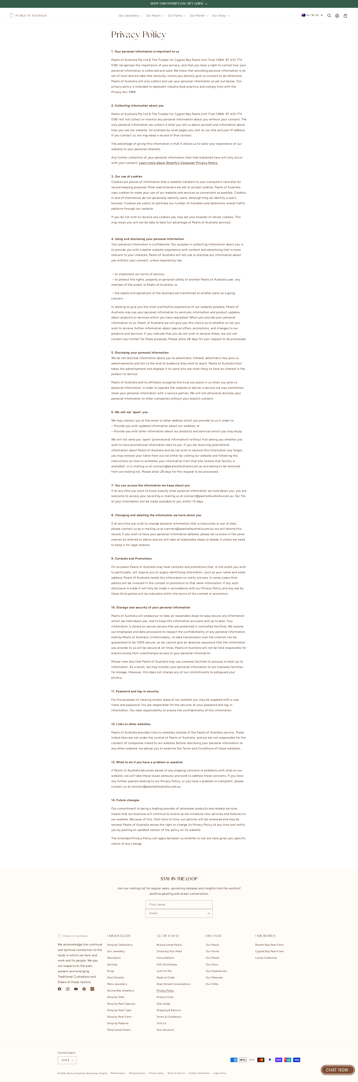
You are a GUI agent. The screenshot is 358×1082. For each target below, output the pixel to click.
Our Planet (212, 958)
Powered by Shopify (96, 1073)
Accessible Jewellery (120, 990)
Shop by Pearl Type (119, 1010)
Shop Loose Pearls (119, 1030)
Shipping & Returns (169, 1010)
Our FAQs (212, 984)
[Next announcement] (299, 3)
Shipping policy (137, 1073)
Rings (110, 971)
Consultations (165, 958)
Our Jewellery (116, 951)
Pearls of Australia (76, 1073)
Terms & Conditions (169, 1016)
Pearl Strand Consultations (174, 984)
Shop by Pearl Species (121, 1003)
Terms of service (176, 1073)
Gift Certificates (167, 964)
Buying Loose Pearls (169, 944)
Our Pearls (212, 944)
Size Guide (163, 1003)
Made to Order (166, 977)
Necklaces (114, 958)
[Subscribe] (208, 913)
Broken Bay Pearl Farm (269, 944)
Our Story (212, 964)
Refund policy (118, 1073)
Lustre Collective (266, 958)
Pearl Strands (115, 977)
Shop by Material (117, 1023)
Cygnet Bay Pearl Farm (269, 951)
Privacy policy (156, 1073)
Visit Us (162, 1023)
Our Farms (212, 951)
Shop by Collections (120, 944)
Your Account (165, 1030)
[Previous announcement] (59, 3)
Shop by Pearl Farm (119, 1016)
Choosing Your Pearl (169, 951)
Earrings (112, 964)
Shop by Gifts (116, 997)
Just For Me (164, 971)
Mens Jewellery (117, 984)
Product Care (165, 997)
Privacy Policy (165, 990)
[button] (130, 16)
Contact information (199, 1073)
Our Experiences (216, 971)
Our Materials (214, 977)
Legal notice (219, 1073)
